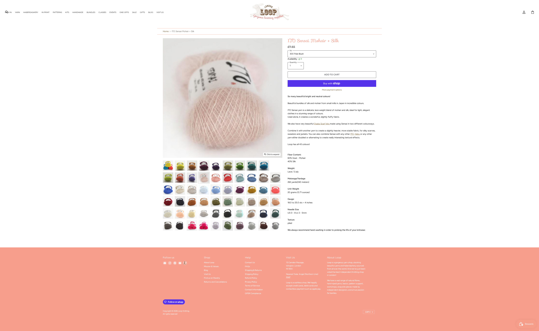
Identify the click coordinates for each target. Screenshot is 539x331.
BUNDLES (91, 12)
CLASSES (102, 12)
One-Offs (124, 12)
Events (112, 12)
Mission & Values (211, 266)
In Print (45, 12)
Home (166, 31)
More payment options (332, 90)
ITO (352, 134)
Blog (150, 12)
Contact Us (250, 262)
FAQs (247, 266)
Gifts (142, 12)
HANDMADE (77, 12)
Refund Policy (251, 278)
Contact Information (254, 289)
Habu (357, 134)
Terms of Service (252, 285)
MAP (288, 277)
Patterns (57, 12)
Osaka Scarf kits (322, 124)
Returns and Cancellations (215, 282)
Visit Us (160, 12)
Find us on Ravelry (212, 278)
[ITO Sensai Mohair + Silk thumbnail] (168, 165)
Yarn (17, 12)
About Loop (209, 262)
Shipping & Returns (253, 270)
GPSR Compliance (253, 293)
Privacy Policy (251, 282)
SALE (134, 12)
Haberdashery (30, 12)
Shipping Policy (251, 274)
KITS (67, 12)
